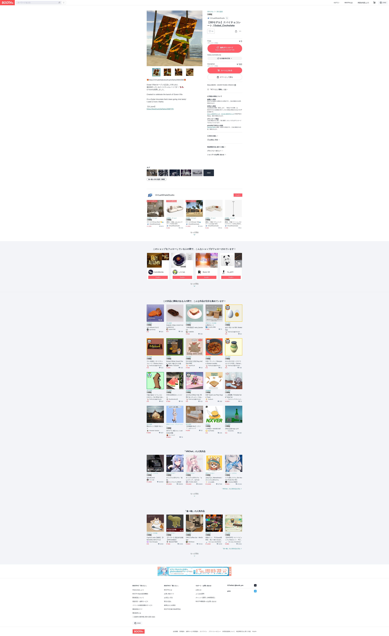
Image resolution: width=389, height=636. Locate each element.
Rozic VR (206, 272)
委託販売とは (137, 613)
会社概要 (175, 631)
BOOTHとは (349, 2)
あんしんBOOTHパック (213, 114)
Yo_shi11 (230, 272)
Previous (148, 38)
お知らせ (198, 590)
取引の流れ (212, 136)
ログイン (336, 2)
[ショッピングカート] (374, 2)
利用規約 (182, 631)
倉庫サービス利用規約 (192, 631)
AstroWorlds (159, 272)
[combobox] (38, 2)
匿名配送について (138, 597)
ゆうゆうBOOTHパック (227, 114)
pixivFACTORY (211, 127)
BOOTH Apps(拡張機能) (140, 594)
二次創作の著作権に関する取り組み (144, 617)
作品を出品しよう (363, 2)
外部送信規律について (228, 631)
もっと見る (194, 284)
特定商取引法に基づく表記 (215, 147)
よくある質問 (200, 594)
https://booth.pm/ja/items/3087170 (160, 109)
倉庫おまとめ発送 (169, 605)
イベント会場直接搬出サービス (142, 605)
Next (200, 38)
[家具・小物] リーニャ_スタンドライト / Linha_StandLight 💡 (233, 223)
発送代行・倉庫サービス (140, 601)
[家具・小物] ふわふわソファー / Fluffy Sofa (174, 223)
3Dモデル (210, 11)
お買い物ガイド (169, 594)
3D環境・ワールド (152, 218)
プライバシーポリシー (214, 151)
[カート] (227, 18)
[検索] (59, 2)
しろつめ (181, 272)
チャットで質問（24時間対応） (206, 597)
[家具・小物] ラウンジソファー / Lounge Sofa (213, 223)
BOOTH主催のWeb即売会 (172, 609)
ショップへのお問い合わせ (215, 154)
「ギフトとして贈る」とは (217, 89)
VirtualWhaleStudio (164, 195)
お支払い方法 (213, 140)
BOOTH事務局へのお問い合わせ (206, 601)
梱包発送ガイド (137, 609)
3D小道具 (219, 11)
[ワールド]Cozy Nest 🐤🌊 (155, 222)
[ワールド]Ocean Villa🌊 (193, 222)
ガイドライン (203, 631)
